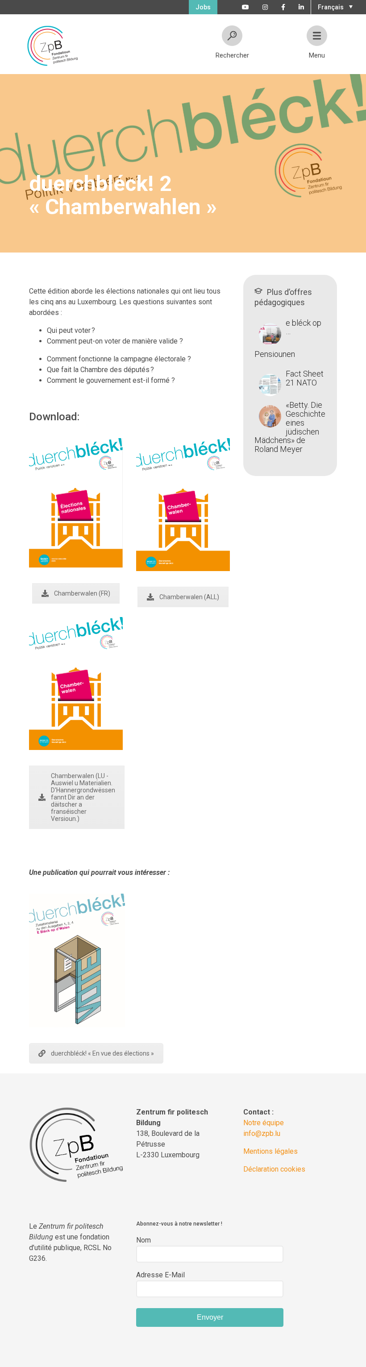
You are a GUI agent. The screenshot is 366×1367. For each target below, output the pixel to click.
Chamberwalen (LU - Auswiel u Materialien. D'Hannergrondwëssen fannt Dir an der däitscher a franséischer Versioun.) (83, 797)
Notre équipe (263, 1122)
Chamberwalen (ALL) (189, 597)
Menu (317, 55)
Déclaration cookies (274, 1169)
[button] (334, 6)
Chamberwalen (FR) (82, 593)
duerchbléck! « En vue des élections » (102, 1053)
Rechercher (232, 55)
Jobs (203, 7)
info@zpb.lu (261, 1133)
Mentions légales (270, 1151)
